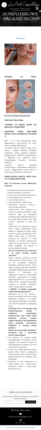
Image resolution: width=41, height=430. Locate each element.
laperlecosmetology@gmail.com (20, 416)
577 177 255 (20, 423)
